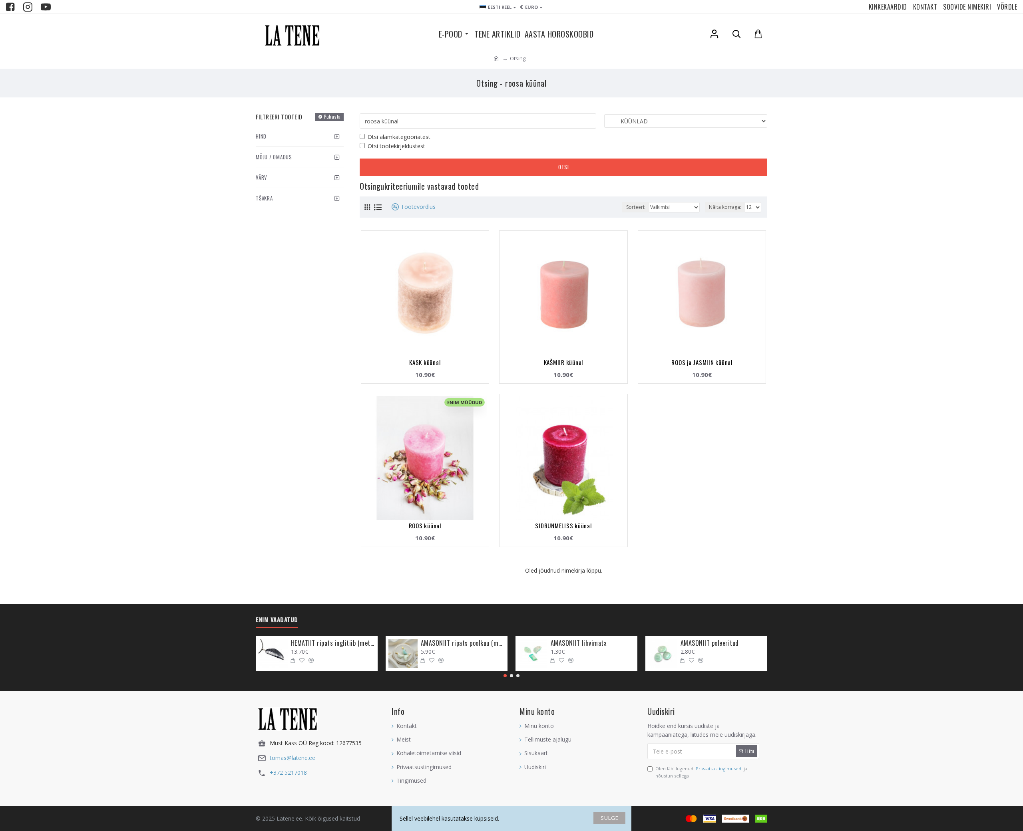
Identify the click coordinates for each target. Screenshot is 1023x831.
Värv (261, 177)
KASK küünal (424, 362)
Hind (261, 136)
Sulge (610, 817)
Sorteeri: (635, 207)
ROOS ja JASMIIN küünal (701, 362)
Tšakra (264, 198)
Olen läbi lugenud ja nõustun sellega (701, 772)
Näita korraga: (725, 207)
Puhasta (332, 116)
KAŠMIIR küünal (563, 362)
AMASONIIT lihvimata (579, 643)
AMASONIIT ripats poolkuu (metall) (463, 643)
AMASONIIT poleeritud (710, 643)
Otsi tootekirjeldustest (396, 146)
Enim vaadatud (277, 620)
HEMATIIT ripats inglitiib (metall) (333, 643)
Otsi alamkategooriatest (399, 137)
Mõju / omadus (274, 157)
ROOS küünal (425, 525)
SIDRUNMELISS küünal (563, 525)
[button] (505, 675)
